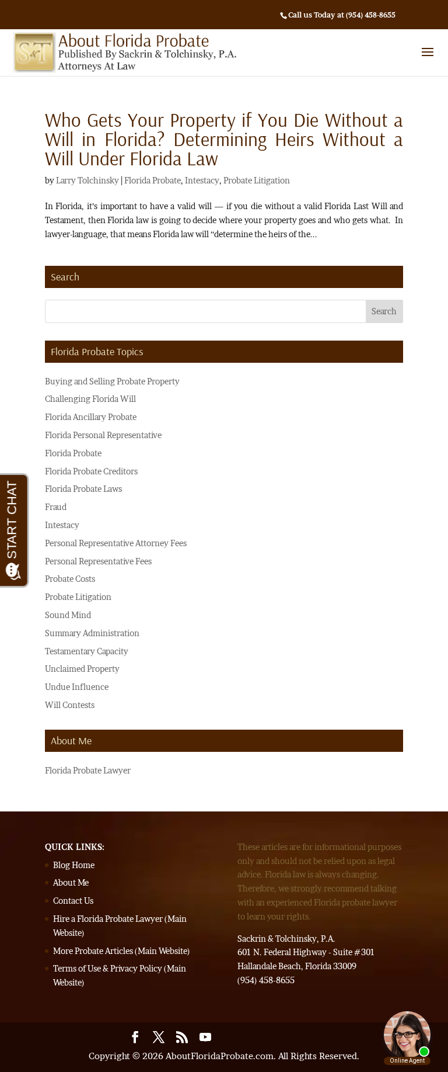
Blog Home (73, 865)
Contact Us (73, 901)
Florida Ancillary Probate (90, 417)
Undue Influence (76, 687)
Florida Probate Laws (83, 489)
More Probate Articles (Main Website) (121, 951)
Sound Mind (68, 615)
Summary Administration (92, 633)
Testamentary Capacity (86, 651)
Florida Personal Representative (103, 435)
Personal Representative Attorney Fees (116, 543)
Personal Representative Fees (98, 561)
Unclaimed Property (82, 669)
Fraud (55, 507)
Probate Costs (70, 579)
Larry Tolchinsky (87, 180)
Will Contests (69, 705)
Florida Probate (152, 180)
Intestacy (202, 180)
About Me (71, 882)
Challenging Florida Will (90, 399)
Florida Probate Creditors (91, 471)
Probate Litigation (256, 180)
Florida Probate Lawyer (88, 770)
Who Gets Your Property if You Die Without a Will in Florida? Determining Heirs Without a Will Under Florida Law (224, 138)
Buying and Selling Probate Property (112, 381)
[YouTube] (205, 1038)
